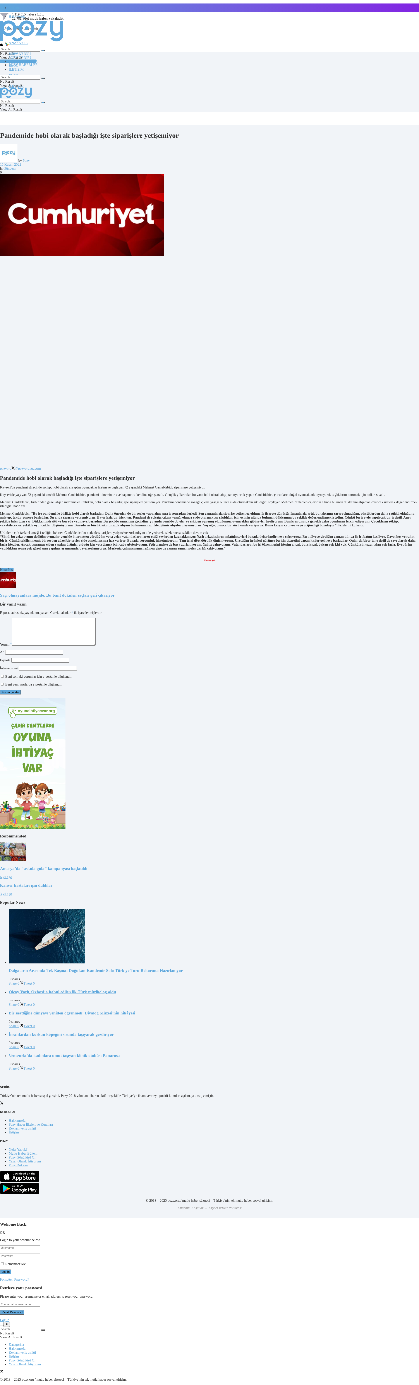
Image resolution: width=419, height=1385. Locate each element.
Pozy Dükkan (18, 1165)
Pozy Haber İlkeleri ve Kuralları (31, 1124)
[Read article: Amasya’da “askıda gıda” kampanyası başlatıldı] (209, 852)
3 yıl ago (6, 894)
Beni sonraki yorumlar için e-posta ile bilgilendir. (38, 676)
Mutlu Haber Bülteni (23, 1153)
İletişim (14, 8)
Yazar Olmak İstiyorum (25, 1161)
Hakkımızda (17, 1120)
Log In (4, 1320)
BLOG (14, 65)
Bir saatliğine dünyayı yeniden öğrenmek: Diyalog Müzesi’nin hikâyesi (72, 1013)
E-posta (5, 660)
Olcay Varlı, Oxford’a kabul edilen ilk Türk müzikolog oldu (62, 992)
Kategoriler (16, 1344)
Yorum (6, 644)
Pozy (26, 160)
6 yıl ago (6, 877)
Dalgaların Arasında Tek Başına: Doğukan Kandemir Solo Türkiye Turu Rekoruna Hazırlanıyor (96, 970)
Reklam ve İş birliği (22, 1128)
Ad (2, 652)
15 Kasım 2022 (10, 164)
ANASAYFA (18, 43)
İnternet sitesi (9, 668)
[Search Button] (43, 50)
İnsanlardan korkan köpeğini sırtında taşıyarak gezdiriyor (61, 1034)
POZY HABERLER (23, 64)
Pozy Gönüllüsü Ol (22, 1157)
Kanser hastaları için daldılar (26, 885)
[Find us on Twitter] (1, 1372)
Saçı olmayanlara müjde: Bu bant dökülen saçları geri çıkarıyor (57, 595)
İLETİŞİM (16, 69)
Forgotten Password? (14, 1279)
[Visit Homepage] (31, 41)
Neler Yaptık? (18, 1149)
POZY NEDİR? (20, 58)
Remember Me (15, 1264)
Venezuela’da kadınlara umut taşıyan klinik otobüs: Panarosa (64, 1055)
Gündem (9, 168)
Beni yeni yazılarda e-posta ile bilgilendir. (33, 684)
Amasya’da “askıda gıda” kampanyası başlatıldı (43, 868)
